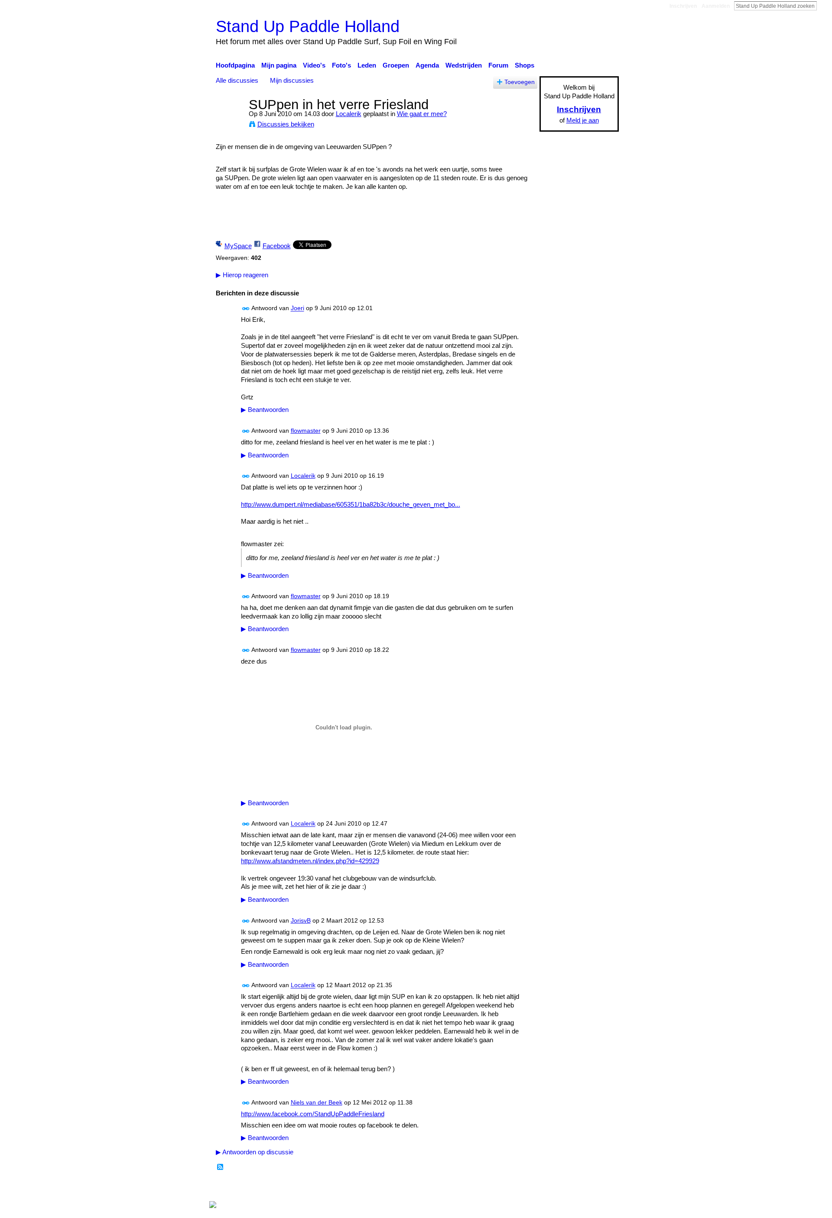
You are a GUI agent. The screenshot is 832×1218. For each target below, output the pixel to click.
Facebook (277, 245)
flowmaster (306, 430)
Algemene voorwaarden (585, 1187)
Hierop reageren (242, 275)
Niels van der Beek (316, 1102)
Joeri (297, 308)
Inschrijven (683, 6)
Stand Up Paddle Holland (308, 26)
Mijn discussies (292, 80)
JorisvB (301, 920)
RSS (220, 1167)
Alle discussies (237, 80)
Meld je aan (582, 120)
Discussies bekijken (285, 124)
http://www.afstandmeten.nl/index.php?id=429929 (310, 861)
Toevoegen (519, 82)
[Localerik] (230, 120)
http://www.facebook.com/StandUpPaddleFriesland (312, 1114)
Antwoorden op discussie (254, 1152)
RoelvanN (296, 1187)
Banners (446, 1187)
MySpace (238, 245)
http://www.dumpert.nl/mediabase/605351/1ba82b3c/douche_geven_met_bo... (350, 504)
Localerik (348, 113)
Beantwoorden (265, 409)
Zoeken (823, 6)
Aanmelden (716, 6)
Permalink (246, 308)
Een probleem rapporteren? (504, 1187)
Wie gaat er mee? (422, 113)
